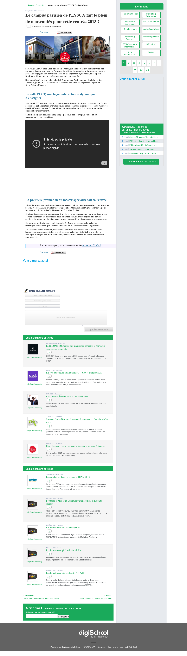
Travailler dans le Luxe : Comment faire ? (96, 598)
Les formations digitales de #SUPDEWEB (65, 572)
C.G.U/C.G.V (89, 647)
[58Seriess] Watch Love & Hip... (143, 141)
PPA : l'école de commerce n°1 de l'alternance (67, 396)
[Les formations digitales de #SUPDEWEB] (33, 580)
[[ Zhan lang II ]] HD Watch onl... (143, 145)
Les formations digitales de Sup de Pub (64, 550)
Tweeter (44, 32)
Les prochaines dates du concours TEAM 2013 (68, 476)
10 (140, 69)
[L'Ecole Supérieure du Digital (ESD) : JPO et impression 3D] (33, 380)
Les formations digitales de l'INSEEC (63, 527)
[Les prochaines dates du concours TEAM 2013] (33, 484)
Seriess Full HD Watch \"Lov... (142, 149)
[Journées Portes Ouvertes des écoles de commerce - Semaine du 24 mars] (33, 426)
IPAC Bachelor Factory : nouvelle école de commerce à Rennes (75, 445)
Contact (101, 647)
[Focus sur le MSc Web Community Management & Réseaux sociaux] (33, 508)
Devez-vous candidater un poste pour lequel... (42, 598)
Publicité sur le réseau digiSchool (65, 647)
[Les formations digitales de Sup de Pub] (33, 557)
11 (147, 69)
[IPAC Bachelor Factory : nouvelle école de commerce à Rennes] (33, 453)
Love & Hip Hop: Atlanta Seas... (143, 153)
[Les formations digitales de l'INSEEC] (33, 535)
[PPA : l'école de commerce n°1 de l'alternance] (33, 404)
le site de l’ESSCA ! (91, 245)
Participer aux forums (142, 161)
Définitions (141, 6)
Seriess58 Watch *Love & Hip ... (143, 137)
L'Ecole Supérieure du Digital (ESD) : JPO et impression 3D (74, 372)
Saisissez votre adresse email (40, 611)
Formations (41, 11)
